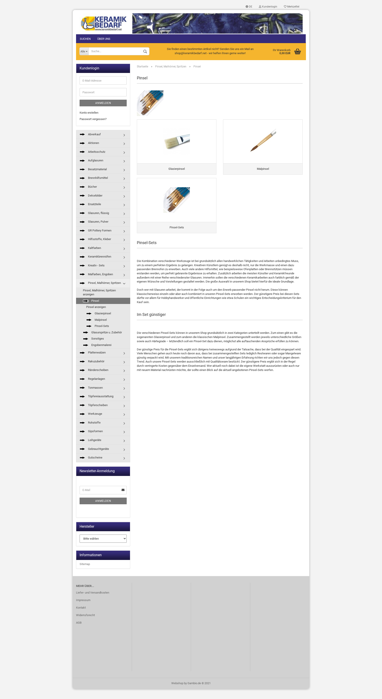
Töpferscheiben (97, 405)
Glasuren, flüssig (98, 213)
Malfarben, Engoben (100, 274)
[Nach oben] (369, 692)
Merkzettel (292, 6)
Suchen (85, 38)
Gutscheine (94, 457)
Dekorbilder (94, 195)
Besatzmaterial (97, 169)
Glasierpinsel (102, 313)
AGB (79, 622)
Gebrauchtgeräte (98, 449)
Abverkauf (94, 134)
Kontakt (81, 607)
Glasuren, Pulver (97, 221)
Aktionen (93, 143)
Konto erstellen (89, 112)
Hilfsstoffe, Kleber (99, 239)
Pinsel (95, 300)
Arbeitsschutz (96, 151)
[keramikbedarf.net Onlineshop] (191, 22)
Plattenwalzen (96, 352)
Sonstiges (97, 338)
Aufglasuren (95, 160)
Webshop (177, 683)
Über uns (103, 38)
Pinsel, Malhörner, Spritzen (104, 283)
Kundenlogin (269, 6)
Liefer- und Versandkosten (92, 592)
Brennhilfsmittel (97, 178)
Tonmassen (95, 387)
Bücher (92, 186)
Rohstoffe (94, 422)
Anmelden (103, 103)
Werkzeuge (94, 413)
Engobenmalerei (101, 345)
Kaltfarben (94, 248)
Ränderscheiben (97, 370)
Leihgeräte (94, 440)
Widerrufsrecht (85, 615)
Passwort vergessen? (93, 119)
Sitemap (85, 564)
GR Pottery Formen (99, 230)
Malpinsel (100, 319)
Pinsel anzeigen (96, 307)
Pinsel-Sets (101, 326)
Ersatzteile (94, 204)
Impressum (83, 600)
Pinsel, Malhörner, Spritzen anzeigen (99, 292)
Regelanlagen (96, 378)
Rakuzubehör (95, 361)
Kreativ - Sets (96, 265)
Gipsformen (95, 431)
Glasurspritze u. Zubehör (106, 332)
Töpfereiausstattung (100, 396)
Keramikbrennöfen (99, 256)
